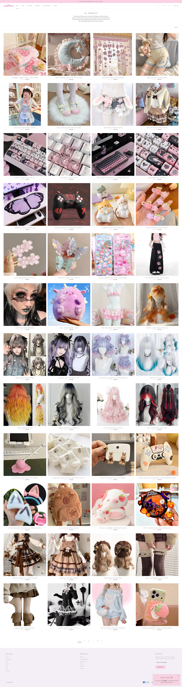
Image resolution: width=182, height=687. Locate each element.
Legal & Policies (83, 661)
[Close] (178, 675)
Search (169, 5)
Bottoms (29, 5)
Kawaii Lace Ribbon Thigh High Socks (157, 578)
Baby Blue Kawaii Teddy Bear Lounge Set (113, 628)
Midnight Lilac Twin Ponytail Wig (69, 378)
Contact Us (82, 668)
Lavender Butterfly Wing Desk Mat (24, 227)
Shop (7, 661)
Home (7, 657)
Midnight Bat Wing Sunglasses (24, 328)
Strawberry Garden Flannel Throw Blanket (25, 77)
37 (97, 640)
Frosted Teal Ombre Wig (157, 378)
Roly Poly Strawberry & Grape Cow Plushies (113, 528)
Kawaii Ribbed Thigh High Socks (24, 628)
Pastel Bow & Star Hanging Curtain (113, 77)
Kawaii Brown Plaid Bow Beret (113, 578)
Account (163, 5)
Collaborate (8, 659)
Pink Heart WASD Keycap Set (69, 177)
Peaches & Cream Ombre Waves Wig (157, 328)
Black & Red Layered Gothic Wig (157, 428)
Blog (7, 668)
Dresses (37, 5)
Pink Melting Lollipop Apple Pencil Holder (25, 478)
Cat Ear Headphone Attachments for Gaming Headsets (25, 528)
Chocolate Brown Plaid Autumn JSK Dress (25, 578)
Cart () (176, 5)
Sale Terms (82, 666)
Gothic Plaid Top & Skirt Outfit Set (69, 628)
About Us (82, 657)
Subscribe (160, 667)
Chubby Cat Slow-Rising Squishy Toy (113, 227)
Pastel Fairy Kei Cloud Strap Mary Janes (69, 127)
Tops (23, 5)
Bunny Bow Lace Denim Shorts (113, 127)
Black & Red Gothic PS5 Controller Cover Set (69, 227)
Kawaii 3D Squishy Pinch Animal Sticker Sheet (113, 278)
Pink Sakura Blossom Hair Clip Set (24, 278)
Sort (176, 27)
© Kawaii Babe (9, 682)
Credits (81, 664)
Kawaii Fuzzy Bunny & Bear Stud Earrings (113, 478)
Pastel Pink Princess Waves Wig (113, 428)
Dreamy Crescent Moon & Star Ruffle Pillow (68, 77)
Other (55, 5)
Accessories (46, 5)
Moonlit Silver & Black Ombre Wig (69, 428)
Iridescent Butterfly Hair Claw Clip (69, 278)
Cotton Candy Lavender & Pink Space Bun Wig (113, 378)
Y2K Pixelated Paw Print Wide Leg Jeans (157, 278)
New (17, 5)
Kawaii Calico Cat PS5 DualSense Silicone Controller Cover (157, 478)
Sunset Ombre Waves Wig (24, 428)
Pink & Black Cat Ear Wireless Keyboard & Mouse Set (113, 177)
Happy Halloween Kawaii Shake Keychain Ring (157, 528)
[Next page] (102, 640)
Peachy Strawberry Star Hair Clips (157, 227)
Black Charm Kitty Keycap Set (157, 177)
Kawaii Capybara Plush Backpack (69, 528)
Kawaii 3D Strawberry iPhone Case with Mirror (157, 628)
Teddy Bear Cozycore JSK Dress (69, 578)
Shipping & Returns (84, 659)
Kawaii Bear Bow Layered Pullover (157, 127)
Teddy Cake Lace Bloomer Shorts (157, 77)
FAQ (7, 666)
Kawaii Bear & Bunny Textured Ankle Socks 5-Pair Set (69, 478)
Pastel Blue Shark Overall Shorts (25, 127)
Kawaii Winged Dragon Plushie (69, 328)
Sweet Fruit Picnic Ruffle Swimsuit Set (113, 328)
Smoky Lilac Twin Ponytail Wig (25, 378)
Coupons (8, 671)
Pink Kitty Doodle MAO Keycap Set (25, 177)
